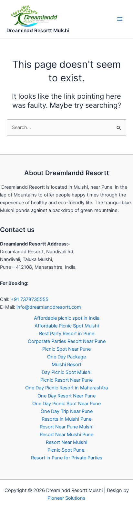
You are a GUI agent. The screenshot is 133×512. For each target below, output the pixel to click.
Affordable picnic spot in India (66, 318)
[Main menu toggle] (120, 19)
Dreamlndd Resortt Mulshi (37, 30)
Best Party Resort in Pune (66, 333)
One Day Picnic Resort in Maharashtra (66, 388)
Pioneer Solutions (66, 498)
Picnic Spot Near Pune (66, 349)
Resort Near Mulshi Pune (66, 434)
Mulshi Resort (66, 364)
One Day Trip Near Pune (67, 411)
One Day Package (66, 357)
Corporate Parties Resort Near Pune (67, 341)
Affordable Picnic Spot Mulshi (67, 326)
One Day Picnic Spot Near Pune (66, 404)
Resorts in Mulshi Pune (66, 419)
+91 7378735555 (29, 299)
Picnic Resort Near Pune (66, 380)
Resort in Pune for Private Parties (66, 458)
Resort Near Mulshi (66, 442)
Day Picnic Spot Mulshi (66, 372)
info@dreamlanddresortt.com (48, 307)
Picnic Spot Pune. (66, 450)
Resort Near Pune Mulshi (66, 427)
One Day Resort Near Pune (66, 396)
